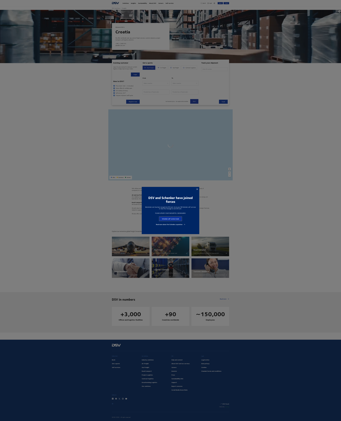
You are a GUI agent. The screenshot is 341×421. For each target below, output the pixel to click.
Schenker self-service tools (170, 219)
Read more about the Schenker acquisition (169, 224)
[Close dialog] (197, 189)
